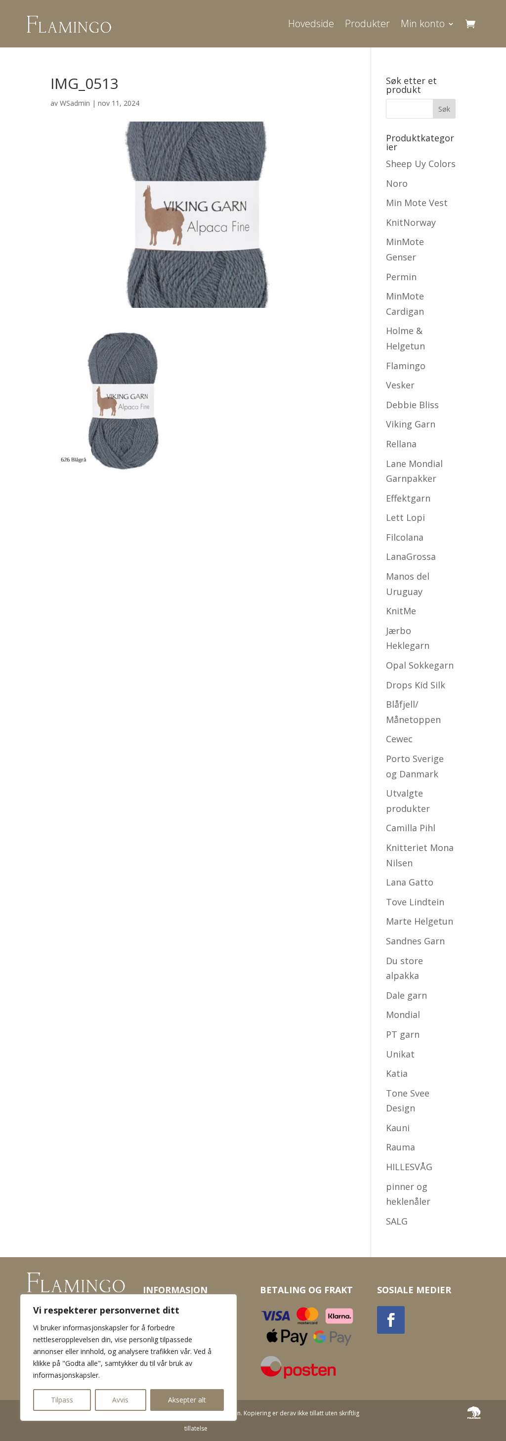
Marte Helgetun (419, 921)
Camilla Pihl (410, 828)
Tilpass (62, 1399)
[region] (128, 1357)
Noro (397, 183)
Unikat (400, 1054)
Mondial (403, 1014)
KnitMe (401, 611)
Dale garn (406, 995)
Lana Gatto (409, 882)
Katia (397, 1073)
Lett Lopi (405, 517)
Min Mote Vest (417, 203)
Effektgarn (408, 498)
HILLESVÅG (409, 1167)
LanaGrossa (411, 556)
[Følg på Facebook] (391, 1320)
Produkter (367, 23)
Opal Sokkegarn (420, 665)
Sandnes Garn (415, 941)
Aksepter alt (187, 1399)
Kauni (398, 1128)
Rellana (401, 444)
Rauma (400, 1147)
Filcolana (404, 537)
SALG (397, 1221)
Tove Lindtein (415, 902)
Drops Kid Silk (415, 685)
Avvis (120, 1399)
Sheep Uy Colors (421, 164)
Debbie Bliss (412, 405)
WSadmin (75, 103)
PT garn (403, 1034)
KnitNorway (411, 222)
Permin (401, 277)
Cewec (399, 739)
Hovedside (311, 23)
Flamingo (405, 366)
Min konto (423, 23)
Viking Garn (410, 424)
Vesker (400, 385)
